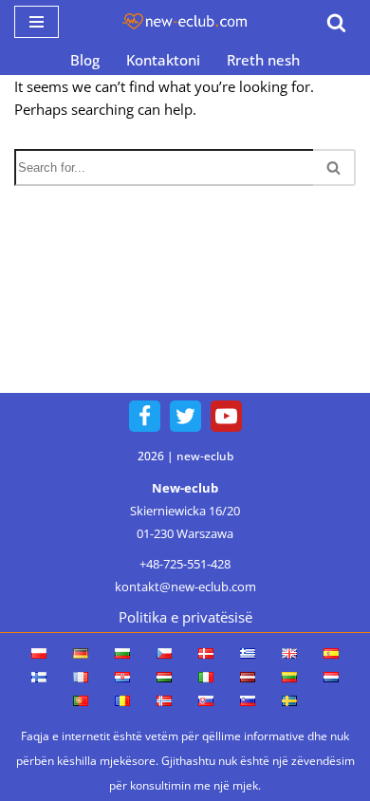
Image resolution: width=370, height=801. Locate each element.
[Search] (336, 22)
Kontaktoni (163, 59)
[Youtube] (226, 416)
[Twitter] (185, 416)
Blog (85, 59)
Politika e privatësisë (185, 616)
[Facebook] (144, 416)
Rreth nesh (263, 59)
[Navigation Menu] (36, 22)
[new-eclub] (185, 21)
